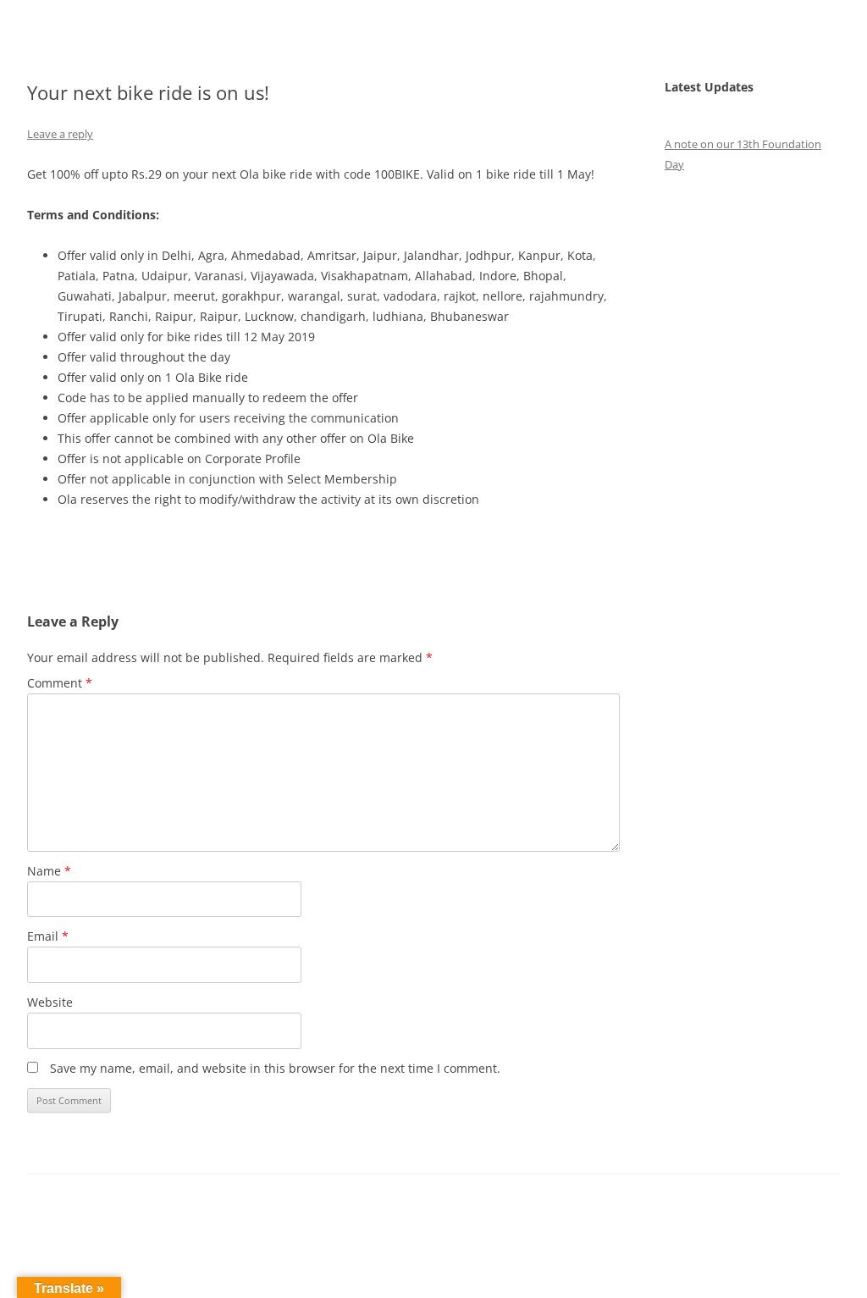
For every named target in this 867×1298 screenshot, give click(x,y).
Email (48, 936)
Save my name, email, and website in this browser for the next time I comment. (275, 1068)
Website (50, 1002)
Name (49, 871)
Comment (59, 683)
